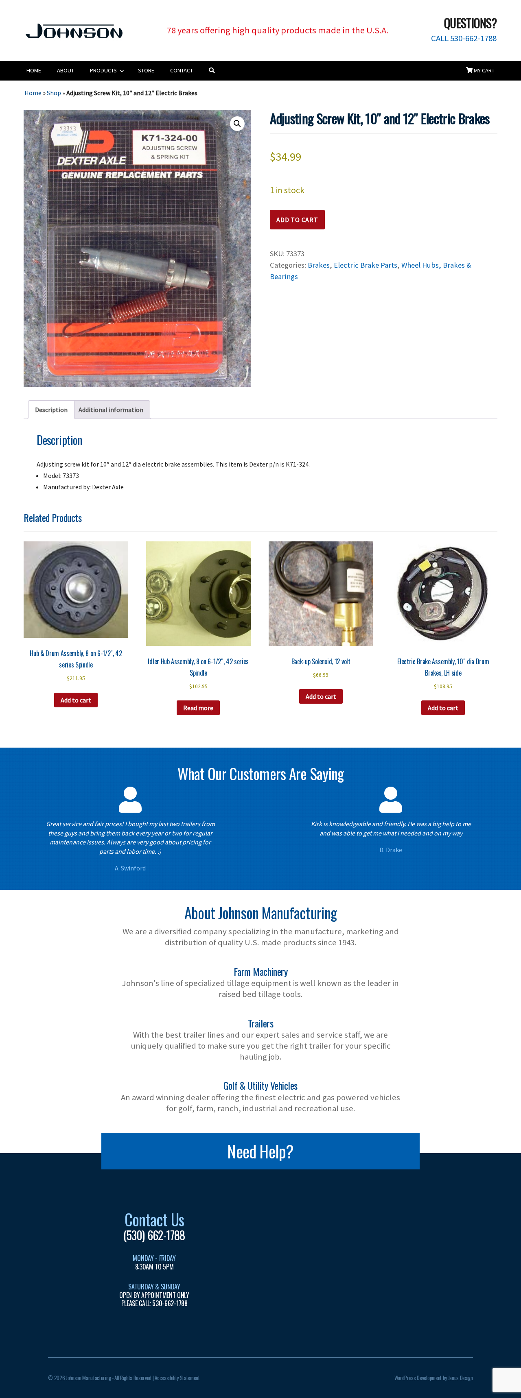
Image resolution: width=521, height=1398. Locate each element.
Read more (198, 708)
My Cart (484, 70)
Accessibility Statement (177, 1378)
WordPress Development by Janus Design (433, 1378)
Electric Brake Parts (365, 265)
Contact (181, 70)
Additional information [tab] (111, 410)
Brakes (319, 265)
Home (33, 70)
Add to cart (297, 220)
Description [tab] (51, 410)
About (65, 70)
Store (146, 70)
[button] (237, 123)
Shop (54, 93)
